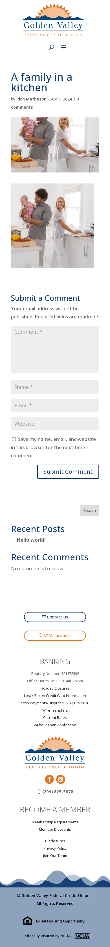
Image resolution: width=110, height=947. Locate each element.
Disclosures (55, 840)
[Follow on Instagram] (60, 779)
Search (89, 510)
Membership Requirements (55, 821)
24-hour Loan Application (55, 724)
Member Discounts (55, 829)
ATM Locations (57, 635)
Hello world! (31, 540)
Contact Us (57, 617)
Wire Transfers (55, 710)
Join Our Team (55, 855)
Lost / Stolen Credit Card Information (55, 695)
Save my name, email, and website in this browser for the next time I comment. (53, 447)
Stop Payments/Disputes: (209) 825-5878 (55, 702)
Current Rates (55, 717)
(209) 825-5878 (57, 791)
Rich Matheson (31, 99)
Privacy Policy (55, 848)
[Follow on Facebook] (49, 779)
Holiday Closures (55, 688)
